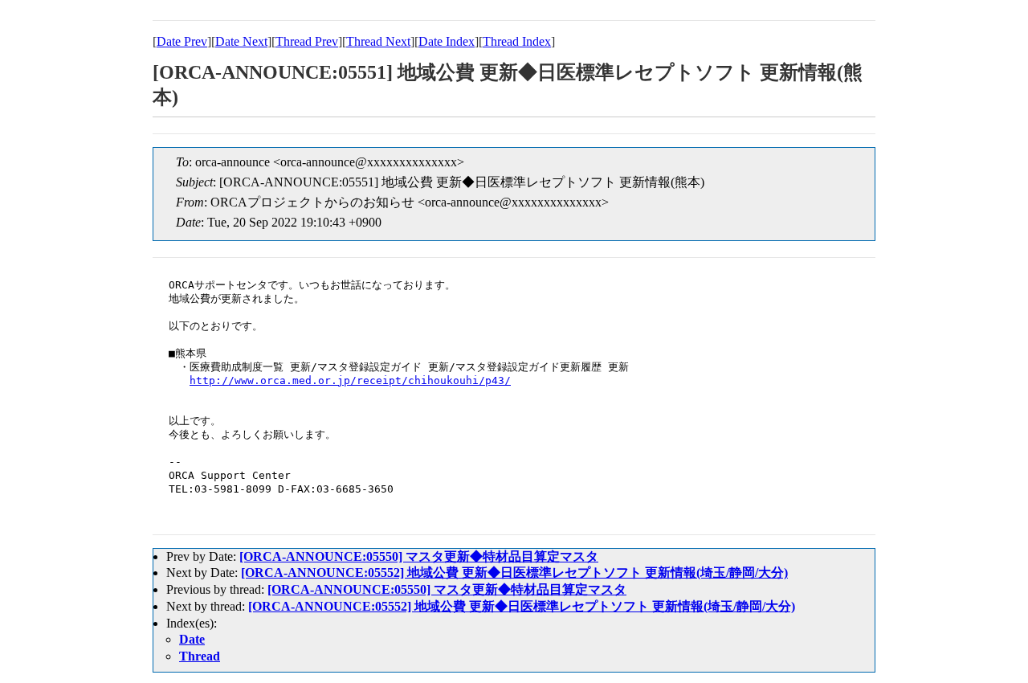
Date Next (241, 41)
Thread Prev (306, 41)
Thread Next (378, 41)
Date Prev (182, 41)
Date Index (446, 41)
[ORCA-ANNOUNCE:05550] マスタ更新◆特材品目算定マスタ (418, 556)
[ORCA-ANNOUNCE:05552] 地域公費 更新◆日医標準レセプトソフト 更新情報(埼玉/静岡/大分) (514, 572)
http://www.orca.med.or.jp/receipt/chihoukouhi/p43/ (350, 380)
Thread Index (517, 41)
